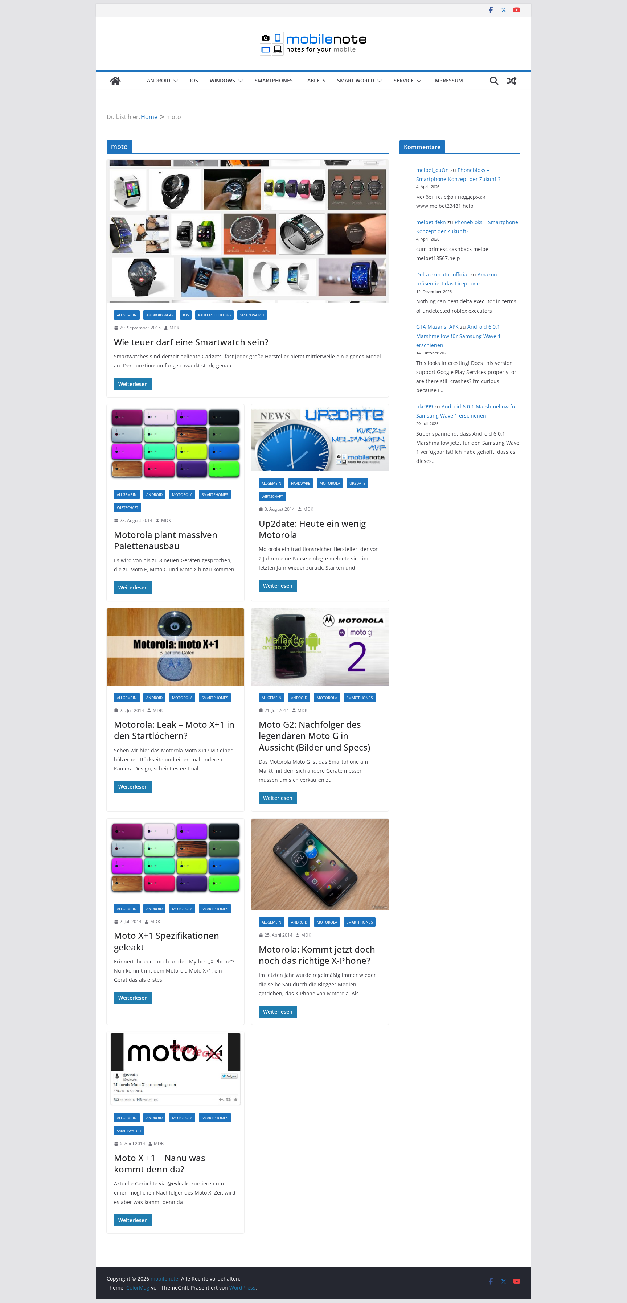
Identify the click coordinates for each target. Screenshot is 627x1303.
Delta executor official (442, 274)
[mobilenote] (115, 81)
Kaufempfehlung (214, 314)
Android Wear (159, 314)
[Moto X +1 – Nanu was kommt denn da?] (175, 1069)
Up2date (357, 483)
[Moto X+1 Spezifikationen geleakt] (175, 858)
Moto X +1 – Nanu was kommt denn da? (159, 1163)
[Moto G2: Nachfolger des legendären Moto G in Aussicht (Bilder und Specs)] (320, 647)
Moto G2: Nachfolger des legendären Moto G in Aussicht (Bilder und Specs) (314, 735)
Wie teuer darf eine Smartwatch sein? (191, 342)
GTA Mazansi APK (437, 326)
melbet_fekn (431, 222)
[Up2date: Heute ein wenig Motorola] (320, 438)
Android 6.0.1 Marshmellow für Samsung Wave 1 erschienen (458, 335)
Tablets (314, 80)
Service (404, 80)
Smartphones (274, 80)
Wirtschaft (127, 507)
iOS (194, 80)
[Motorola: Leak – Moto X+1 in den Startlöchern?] (175, 647)
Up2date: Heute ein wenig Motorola (312, 528)
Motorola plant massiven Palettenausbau (165, 540)
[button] (174, 80)
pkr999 (424, 406)
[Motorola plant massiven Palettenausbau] (175, 443)
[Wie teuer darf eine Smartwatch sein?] (248, 231)
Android (158, 80)
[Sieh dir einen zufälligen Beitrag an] (511, 81)
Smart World (355, 80)
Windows (222, 80)
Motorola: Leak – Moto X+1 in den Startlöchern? (174, 729)
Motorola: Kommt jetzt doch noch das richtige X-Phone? (317, 954)
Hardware (300, 483)
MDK (174, 328)
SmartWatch (252, 314)
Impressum (448, 80)
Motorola (182, 494)
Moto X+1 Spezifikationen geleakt (166, 941)
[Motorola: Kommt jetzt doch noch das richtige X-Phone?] (320, 865)
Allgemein (127, 314)
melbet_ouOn (432, 170)
